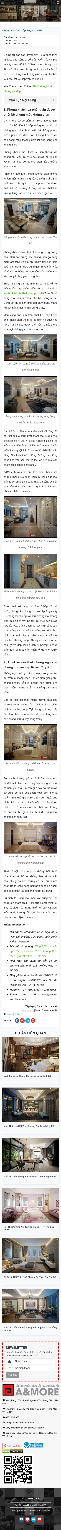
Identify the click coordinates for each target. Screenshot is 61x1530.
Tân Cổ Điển (13, 1014)
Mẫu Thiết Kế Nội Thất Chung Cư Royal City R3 (29, 1126)
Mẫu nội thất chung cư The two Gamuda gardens (30, 1176)
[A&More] (30, 2)
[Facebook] (21, 1519)
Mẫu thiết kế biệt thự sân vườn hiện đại (21, 1439)
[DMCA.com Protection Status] (12, 1451)
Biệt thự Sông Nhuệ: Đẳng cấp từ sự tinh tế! (27, 1076)
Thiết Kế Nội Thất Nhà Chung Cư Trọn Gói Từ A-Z (30, 1277)
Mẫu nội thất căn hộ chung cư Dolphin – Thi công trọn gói (30, 1328)
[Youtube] (39, 1519)
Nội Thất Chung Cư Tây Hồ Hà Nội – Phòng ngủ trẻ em (29, 1228)
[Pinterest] (27, 1519)
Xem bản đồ (13, 1445)
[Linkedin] (33, 1519)
